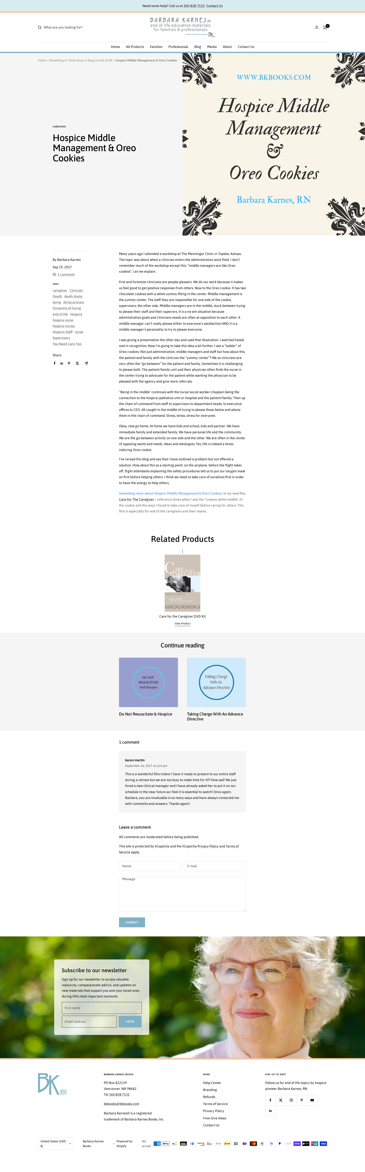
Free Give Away (214, 1118)
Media (212, 47)
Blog (197, 47)
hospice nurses (64, 326)
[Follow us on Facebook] (270, 1100)
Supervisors (61, 338)
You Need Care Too (67, 344)
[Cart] (325, 27)
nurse (79, 332)
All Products (135, 47)
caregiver (59, 126)
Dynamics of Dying (67, 308)
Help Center (212, 1083)
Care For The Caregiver (136, 499)
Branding (210, 1090)
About (227, 47)
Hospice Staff (63, 332)
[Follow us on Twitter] (281, 1100)
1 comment (66, 274)
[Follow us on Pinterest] (302, 1100)
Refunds (209, 1097)
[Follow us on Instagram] (291, 1100)
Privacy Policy (208, 846)
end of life (60, 314)
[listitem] (55, 363)
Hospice (76, 314)
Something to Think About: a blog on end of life (81, 60)
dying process (73, 302)
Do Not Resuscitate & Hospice (145, 713)
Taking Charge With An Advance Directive (215, 716)
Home (115, 47)
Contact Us (214, 6)
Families (156, 47)
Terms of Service (215, 1104)
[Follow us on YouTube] (312, 1100)
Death (57, 296)
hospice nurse (63, 320)
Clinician (76, 290)
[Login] (316, 27)
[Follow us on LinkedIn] (270, 1110)
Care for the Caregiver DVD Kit (182, 616)
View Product (182, 623)
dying (57, 302)
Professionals (178, 47)
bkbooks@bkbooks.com (121, 1104)
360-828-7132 (194, 6)
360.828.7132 (119, 1095)
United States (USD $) (53, 1143)
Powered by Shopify (125, 1143)
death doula (73, 296)
